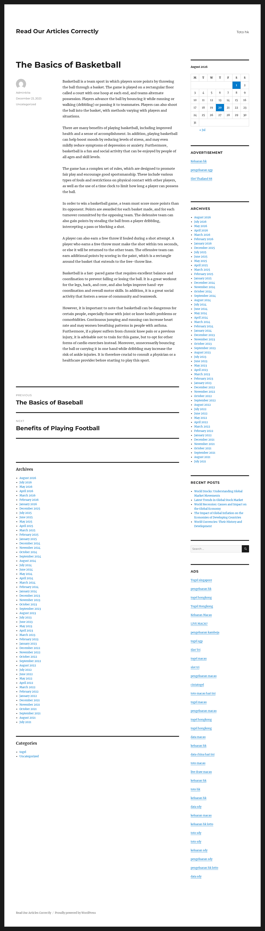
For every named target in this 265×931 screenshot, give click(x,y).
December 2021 (29, 700)
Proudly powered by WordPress (75, 913)
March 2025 (27, 530)
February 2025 (29, 534)
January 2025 (28, 539)
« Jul (202, 130)
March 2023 (27, 635)
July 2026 (25, 482)
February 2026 (29, 500)
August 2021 (27, 718)
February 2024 (29, 587)
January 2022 (28, 696)
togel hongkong (201, 597)
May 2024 (25, 574)
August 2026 (27, 478)
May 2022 (25, 678)
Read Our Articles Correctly (57, 31)
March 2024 (27, 582)
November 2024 (29, 548)
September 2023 (30, 609)
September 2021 (30, 713)
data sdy (196, 876)
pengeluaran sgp (202, 170)
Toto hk (243, 32)
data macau (198, 737)
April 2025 (26, 526)
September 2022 (30, 661)
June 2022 (26, 674)
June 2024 (26, 569)
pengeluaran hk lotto (204, 868)
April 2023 (26, 630)
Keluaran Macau (201, 615)
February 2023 (28, 639)
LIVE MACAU (199, 624)
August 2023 (27, 613)
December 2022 (29, 648)
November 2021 (29, 704)
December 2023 (29, 595)
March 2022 (27, 687)
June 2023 (26, 622)
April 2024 (26, 578)
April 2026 (26, 491)
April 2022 (26, 683)
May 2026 (26, 487)
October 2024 (28, 552)
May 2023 (25, 626)
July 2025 (25, 513)
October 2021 (28, 709)
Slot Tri (195, 650)
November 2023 (29, 600)
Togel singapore (201, 580)
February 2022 (29, 691)
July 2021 (25, 722)
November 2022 (29, 652)
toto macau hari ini (203, 693)
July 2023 (25, 617)
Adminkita (23, 92)
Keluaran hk (199, 161)
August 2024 (27, 561)
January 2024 (28, 591)
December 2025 (29, 508)
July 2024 (25, 565)
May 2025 (25, 521)
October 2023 (28, 604)
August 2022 (27, 665)
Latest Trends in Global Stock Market (218, 500)
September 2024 (30, 556)
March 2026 (27, 495)
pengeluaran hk (201, 589)
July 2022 (25, 670)
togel (22, 752)
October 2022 (28, 657)
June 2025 (26, 517)
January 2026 (28, 504)
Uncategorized (26, 104)
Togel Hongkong (202, 606)
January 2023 (28, 643)
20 (220, 107)
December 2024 (29, 543)
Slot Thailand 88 (201, 179)
